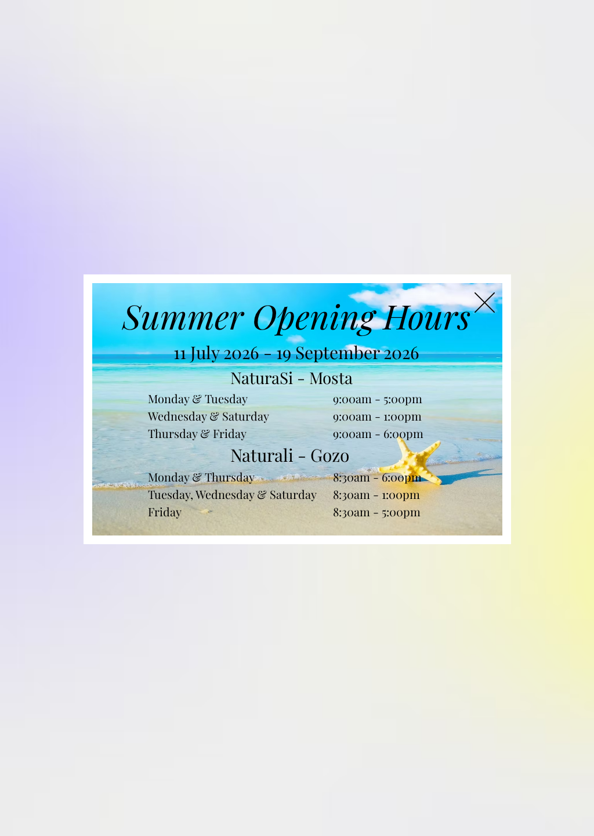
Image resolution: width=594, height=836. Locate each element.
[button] (485, 302)
